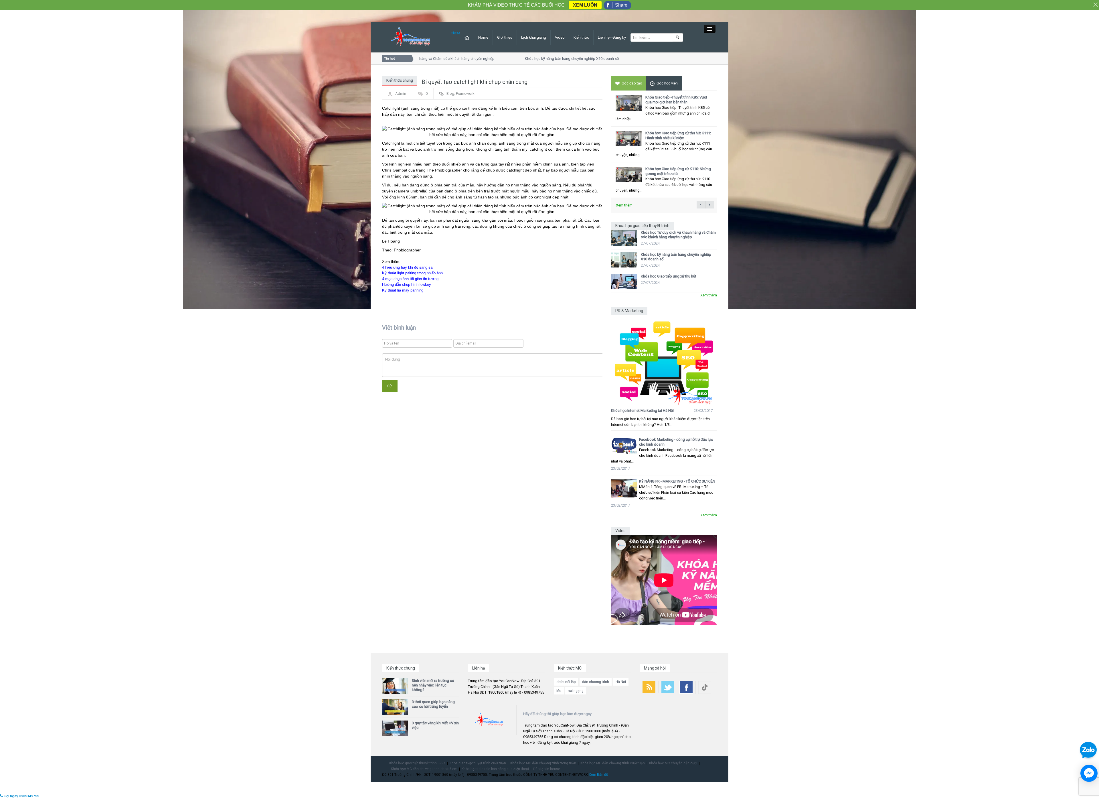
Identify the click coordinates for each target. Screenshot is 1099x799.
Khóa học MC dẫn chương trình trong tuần (543, 763)
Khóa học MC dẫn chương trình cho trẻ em (424, 769)
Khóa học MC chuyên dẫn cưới (673, 763)
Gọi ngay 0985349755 (21, 796)
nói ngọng (576, 691)
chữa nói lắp (566, 682)
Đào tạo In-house (546, 769)
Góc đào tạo (632, 83)
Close (455, 33)
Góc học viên (667, 83)
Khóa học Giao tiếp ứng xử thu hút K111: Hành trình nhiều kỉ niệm (678, 135)
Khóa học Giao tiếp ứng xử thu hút (668, 276)
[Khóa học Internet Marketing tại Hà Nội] (664, 360)
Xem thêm (624, 205)
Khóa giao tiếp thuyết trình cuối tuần (478, 763)
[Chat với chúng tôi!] (1089, 773)
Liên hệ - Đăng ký (612, 37)
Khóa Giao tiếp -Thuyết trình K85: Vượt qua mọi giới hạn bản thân (676, 99)
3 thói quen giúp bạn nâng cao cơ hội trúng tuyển (433, 704)
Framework (465, 93)
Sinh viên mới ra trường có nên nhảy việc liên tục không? (433, 685)
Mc (558, 691)
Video (560, 37)
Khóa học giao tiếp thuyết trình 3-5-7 (417, 763)
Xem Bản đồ (598, 775)
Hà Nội (621, 682)
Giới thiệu (504, 37)
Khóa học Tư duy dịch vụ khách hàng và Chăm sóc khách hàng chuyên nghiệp (678, 234)
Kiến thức (581, 37)
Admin (400, 93)
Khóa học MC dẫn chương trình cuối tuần (612, 763)
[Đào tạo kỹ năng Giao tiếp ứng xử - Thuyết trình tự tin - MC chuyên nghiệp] (410, 37)
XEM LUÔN (585, 5)
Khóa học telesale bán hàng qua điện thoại (495, 769)
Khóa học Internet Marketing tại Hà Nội (642, 410)
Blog (450, 93)
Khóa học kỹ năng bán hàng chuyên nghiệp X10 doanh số (554, 58)
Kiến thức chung (399, 80)
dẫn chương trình (595, 682)
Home (483, 37)
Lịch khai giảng (533, 37)
